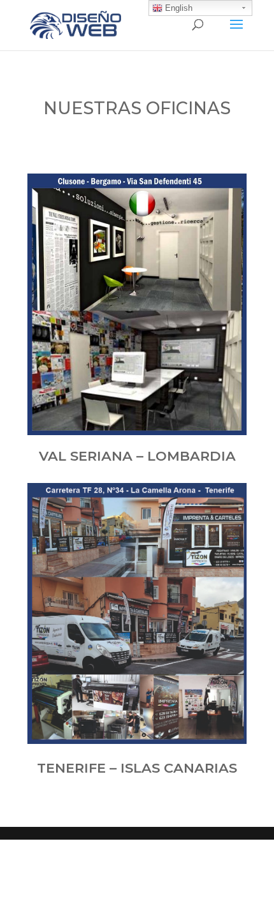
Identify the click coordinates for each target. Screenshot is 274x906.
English (177, 8)
